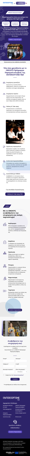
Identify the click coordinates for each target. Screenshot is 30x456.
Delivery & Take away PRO (15, 194)
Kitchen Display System (20, 413)
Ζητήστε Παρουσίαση (21, 3)
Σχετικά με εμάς (6, 416)
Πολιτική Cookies (16, 443)
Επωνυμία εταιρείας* (8, 369)
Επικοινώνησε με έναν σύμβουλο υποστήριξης (15, 62)
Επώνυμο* (18, 358)
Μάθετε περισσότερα (15, 39)
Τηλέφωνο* (5, 364)
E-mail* (17, 364)
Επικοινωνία (18, 416)
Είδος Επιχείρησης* (20, 369)
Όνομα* (5, 358)
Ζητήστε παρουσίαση (15, 310)
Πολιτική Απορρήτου (18, 375)
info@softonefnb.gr (15, 427)
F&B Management (7, 409)
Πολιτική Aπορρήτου (7, 443)
